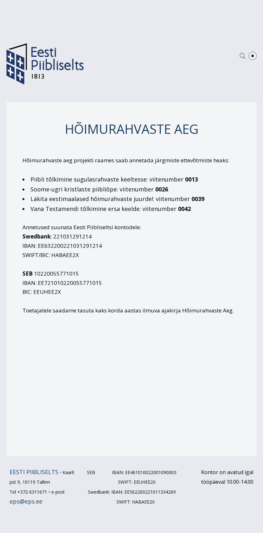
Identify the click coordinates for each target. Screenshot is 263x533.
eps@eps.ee (26, 501)
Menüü (253, 56)
